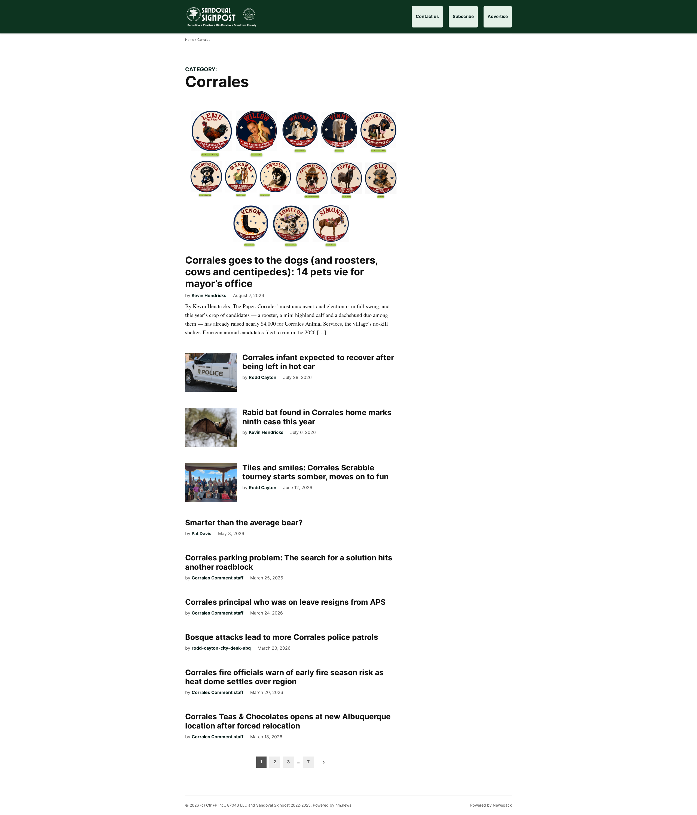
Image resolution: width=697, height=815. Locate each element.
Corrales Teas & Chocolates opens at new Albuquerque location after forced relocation (288, 721)
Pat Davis (201, 533)
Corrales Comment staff (217, 578)
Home (189, 40)
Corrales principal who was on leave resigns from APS (285, 602)
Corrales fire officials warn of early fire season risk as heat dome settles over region (284, 677)
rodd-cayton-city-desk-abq (221, 648)
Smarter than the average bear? (244, 522)
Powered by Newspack (491, 805)
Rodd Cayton (262, 377)
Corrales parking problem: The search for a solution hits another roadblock (288, 562)
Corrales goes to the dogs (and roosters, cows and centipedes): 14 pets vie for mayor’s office (281, 271)
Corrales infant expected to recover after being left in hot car (318, 362)
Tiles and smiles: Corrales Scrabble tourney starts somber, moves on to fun (315, 472)
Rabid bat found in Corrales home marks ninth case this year (317, 417)
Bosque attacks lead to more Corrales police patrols (281, 637)
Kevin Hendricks (209, 295)
